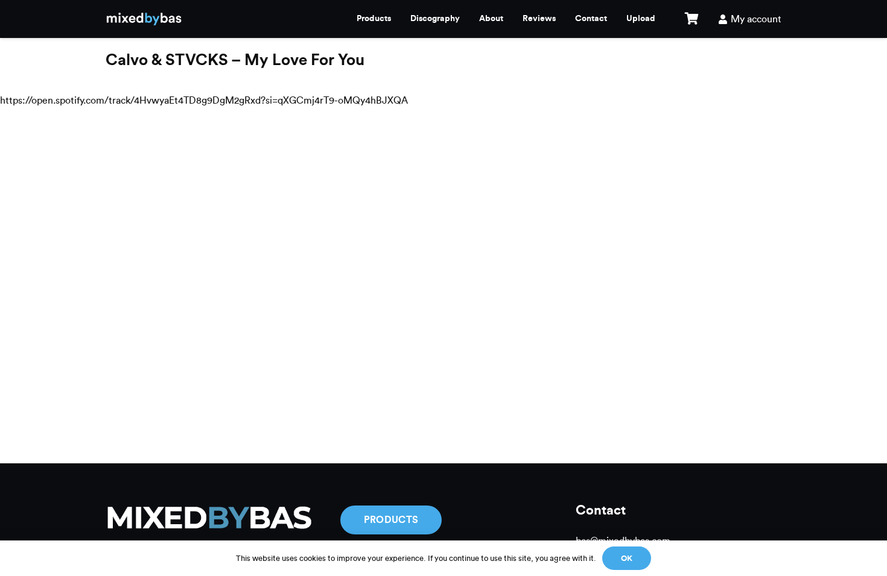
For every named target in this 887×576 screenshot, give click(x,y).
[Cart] (691, 19)
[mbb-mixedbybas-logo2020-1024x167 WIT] (208, 519)
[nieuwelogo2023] (144, 19)
